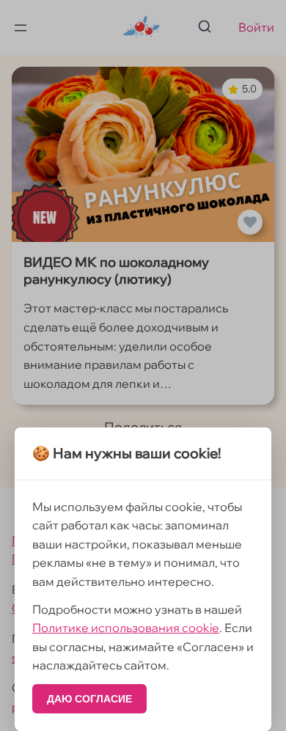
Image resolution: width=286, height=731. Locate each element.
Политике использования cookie (125, 627)
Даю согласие (89, 699)
